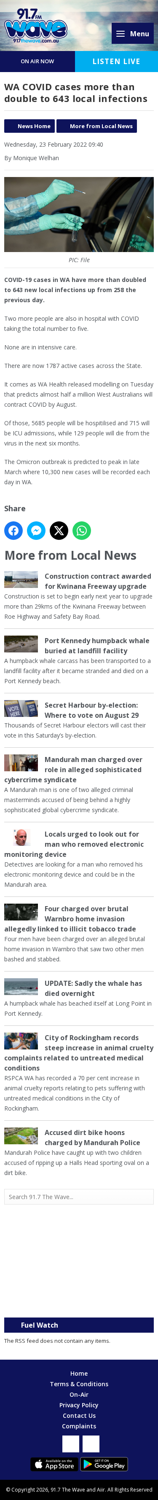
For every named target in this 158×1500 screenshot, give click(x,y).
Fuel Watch (39, 1325)
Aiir (101, 1489)
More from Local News (101, 126)
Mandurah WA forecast (79, 1300)
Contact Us (79, 1415)
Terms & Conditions (79, 1384)
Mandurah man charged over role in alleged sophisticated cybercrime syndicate (73, 769)
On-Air (79, 1394)
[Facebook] (70, 1444)
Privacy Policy (79, 1405)
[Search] (146, 1196)
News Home (34, 126)
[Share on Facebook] (13, 530)
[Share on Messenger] (36, 530)
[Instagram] (91, 1444)
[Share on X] (59, 530)
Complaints (79, 1426)
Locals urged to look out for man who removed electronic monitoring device (74, 844)
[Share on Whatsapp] (81, 530)
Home (79, 1373)
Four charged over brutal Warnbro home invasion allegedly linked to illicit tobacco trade (70, 919)
